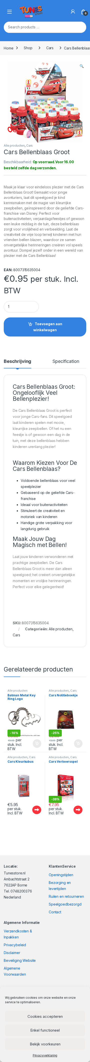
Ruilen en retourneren (66, 896)
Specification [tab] (65, 361)
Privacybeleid (15, 945)
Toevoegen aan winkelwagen (47, 327)
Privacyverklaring (45, 1055)
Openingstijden (61, 875)
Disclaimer (12, 953)
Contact (55, 912)
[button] (82, 66)
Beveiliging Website (20, 960)
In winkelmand (31, 743)
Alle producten (14, 145)
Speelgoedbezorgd (65, 904)
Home (8, 48)
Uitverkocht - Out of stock (32, 810)
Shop (28, 48)
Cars (50, 48)
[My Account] (73, 12)
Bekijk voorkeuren (45, 1044)
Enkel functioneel (45, 1030)
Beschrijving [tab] (17, 361)
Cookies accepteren (45, 1016)
